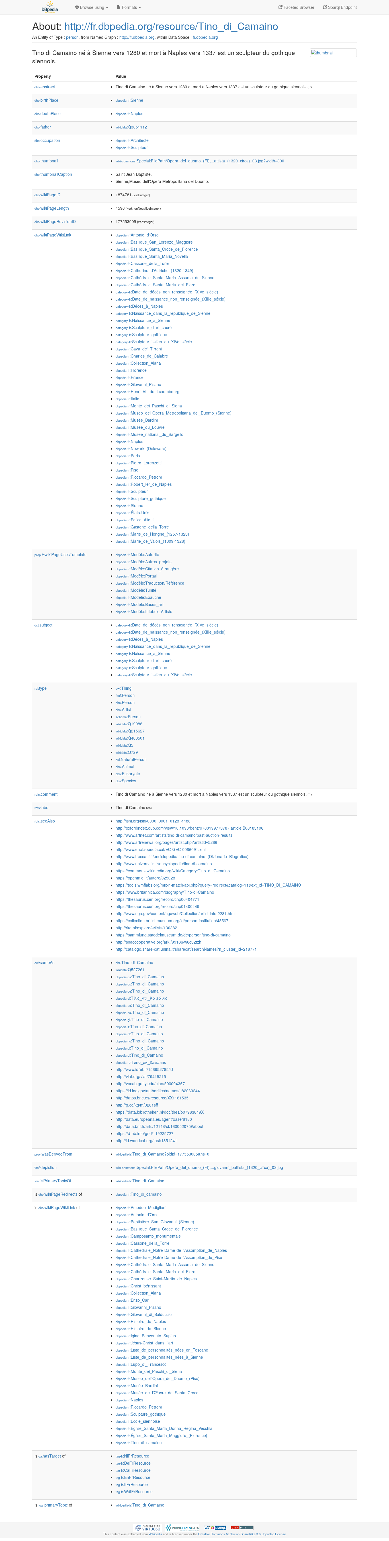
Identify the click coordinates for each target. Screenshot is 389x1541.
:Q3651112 (131, 127)
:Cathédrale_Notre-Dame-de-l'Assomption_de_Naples (171, 1250)
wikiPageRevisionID (55, 221)
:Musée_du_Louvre (140, 427)
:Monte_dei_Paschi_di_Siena (149, 406)
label (41, 807)
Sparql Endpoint (342, 7)
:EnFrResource (133, 1477)
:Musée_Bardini (137, 420)
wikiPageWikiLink (52, 235)
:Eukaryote (128, 773)
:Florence (131, 370)
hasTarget (49, 1456)
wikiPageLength (51, 208)
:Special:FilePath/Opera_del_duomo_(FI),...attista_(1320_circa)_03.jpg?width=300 (200, 161)
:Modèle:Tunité (136, 590)
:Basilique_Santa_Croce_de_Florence (157, 249)
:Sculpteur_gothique (141, 334)
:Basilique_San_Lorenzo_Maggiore (154, 242)
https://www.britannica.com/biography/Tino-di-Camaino (165, 892)
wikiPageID (47, 194)
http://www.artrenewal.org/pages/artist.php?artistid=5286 (166, 842)
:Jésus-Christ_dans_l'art (144, 1343)
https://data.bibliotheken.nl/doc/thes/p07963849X (160, 1112)
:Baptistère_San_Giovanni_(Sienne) (155, 1221)
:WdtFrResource (134, 1491)
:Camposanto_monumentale (148, 1236)
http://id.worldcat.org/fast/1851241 (146, 1140)
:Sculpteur (132, 147)
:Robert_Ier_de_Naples (144, 484)
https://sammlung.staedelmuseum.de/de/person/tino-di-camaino (173, 935)
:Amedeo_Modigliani (141, 1207)
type (40, 688)
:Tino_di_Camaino (134, 962)
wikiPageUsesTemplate (60, 554)
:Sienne (129, 100)
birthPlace (46, 100)
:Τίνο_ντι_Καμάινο (141, 998)
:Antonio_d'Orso (137, 235)
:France (130, 377)
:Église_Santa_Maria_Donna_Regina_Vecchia (164, 1428)
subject (43, 625)
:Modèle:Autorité (137, 554)
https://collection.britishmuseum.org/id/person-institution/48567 (172, 920)
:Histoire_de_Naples (141, 1321)
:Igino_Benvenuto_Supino (146, 1335)
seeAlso (44, 821)
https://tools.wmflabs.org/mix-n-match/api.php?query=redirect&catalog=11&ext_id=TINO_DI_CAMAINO (208, 885)
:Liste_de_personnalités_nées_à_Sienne (159, 1357)
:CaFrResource (133, 1470)
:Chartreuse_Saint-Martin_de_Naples (156, 1278)
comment (46, 794)
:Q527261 (130, 969)
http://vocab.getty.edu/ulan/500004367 (150, 1083)
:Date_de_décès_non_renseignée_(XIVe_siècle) (167, 292)
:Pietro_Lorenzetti (138, 463)
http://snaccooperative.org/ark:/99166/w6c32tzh (158, 942)
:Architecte (132, 140)
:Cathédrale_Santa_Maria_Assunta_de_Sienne (165, 277)
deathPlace (47, 113)
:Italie (127, 398)
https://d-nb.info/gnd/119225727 (144, 1133)
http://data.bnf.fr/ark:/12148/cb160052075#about (159, 1126)
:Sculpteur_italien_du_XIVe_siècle (154, 341)
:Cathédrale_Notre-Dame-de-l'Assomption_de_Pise (169, 1257)
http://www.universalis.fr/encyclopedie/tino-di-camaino (164, 863)
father (42, 127)
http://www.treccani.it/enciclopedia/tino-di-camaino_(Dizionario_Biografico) (182, 856)
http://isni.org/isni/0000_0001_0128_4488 (153, 821)
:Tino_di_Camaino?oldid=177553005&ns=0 (162, 1154)
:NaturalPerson (131, 759)
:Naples (129, 113)
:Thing (124, 688)
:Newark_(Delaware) (141, 448)
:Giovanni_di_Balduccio (144, 1314)
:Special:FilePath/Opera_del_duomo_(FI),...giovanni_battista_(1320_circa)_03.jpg (199, 1167)
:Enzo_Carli (133, 1300)
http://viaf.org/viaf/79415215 (141, 1076)
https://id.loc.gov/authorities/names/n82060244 (158, 1090)
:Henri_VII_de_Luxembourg (147, 391)
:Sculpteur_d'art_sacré (144, 327)
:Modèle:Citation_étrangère (147, 569)
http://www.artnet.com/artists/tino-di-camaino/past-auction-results (174, 835)
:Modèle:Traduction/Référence (150, 583)
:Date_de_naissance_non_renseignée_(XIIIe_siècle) (171, 299)
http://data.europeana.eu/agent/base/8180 (154, 1119)
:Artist (123, 709)
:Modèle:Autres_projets (143, 561)
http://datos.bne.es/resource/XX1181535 (152, 1098)
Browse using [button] (92, 7)
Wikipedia (155, 1534)
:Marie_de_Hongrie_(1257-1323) (152, 534)
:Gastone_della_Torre (142, 527)
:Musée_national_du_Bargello (149, 434)
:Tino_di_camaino (139, 1194)
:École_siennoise (138, 1421)
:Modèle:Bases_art (139, 604)
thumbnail (46, 161)
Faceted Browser (298, 7)
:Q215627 (130, 731)
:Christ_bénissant (138, 1286)
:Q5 (124, 745)
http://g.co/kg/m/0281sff (137, 1105)
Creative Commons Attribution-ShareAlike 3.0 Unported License (242, 1534)
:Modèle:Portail (136, 576)
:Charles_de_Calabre (142, 356)
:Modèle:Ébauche (138, 597)
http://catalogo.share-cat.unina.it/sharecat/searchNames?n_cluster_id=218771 (186, 949)
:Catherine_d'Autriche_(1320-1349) (154, 270)
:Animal (125, 766)
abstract (44, 86)
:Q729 (127, 752)
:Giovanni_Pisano (138, 384)
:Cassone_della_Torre (142, 263)
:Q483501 (130, 738)
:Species (126, 780)
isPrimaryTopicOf (52, 1180)
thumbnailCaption (53, 174)
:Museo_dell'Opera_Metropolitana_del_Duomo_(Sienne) (174, 413)
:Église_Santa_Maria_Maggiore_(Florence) (161, 1435)
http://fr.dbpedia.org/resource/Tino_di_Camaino (171, 25)
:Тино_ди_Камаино (141, 1062)
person (72, 37)
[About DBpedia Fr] (49, 7)
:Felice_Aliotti (134, 519)
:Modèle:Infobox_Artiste (144, 611)
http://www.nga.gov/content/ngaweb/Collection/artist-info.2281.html (176, 913)
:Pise (127, 470)
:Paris (128, 455)
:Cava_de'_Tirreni (139, 349)
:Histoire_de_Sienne (141, 1328)
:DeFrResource (133, 1463)
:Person (125, 695)
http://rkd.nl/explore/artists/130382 (146, 927)
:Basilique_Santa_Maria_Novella (152, 256)
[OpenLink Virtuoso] (147, 1527)
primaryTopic (53, 1505)
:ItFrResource (132, 1484)
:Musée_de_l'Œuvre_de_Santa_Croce (157, 1392)
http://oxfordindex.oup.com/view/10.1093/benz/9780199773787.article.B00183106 (189, 828)
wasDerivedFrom (53, 1154)
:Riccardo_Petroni (139, 477)
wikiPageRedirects (57, 1194)
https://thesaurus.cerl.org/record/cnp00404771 (157, 899)
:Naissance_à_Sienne (143, 320)
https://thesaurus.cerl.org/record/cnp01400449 (157, 906)
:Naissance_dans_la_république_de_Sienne (163, 313)
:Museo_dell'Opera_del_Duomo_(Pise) (158, 1378)
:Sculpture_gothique (141, 498)
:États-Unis (132, 512)
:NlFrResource (132, 1456)
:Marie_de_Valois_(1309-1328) (150, 541)
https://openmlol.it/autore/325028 (145, 878)
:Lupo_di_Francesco (141, 1364)
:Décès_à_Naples (139, 306)
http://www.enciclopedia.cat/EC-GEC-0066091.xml (161, 849)
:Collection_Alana (138, 363)
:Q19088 (129, 723)
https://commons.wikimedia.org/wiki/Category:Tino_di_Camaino (173, 870)
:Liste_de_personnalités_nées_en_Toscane (162, 1350)
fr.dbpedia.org (205, 37)
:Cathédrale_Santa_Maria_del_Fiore (155, 284)
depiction (45, 1167)
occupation (47, 140)
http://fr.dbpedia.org (137, 37)
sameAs (44, 962)
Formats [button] (129, 7)
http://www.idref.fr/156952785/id (144, 1069)
